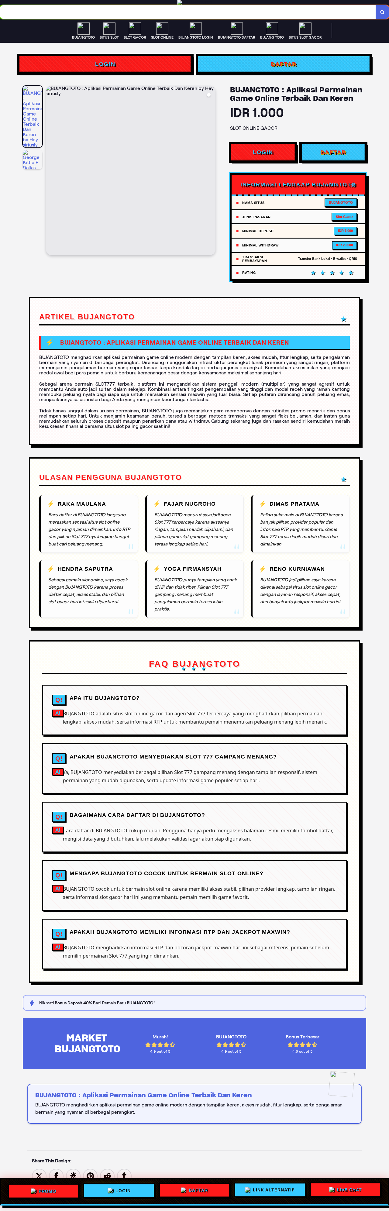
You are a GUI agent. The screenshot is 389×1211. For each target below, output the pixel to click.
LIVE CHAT (349, 1191)
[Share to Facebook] (56, 1175)
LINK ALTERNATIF (274, 1191)
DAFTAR (284, 64)
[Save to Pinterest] (90, 1175)
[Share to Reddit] (107, 1175)
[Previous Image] (51, 171)
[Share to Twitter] (39, 1175)
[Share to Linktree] (73, 1175)
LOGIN (105, 64)
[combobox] (188, 12)
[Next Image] (210, 171)
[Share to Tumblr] (124, 1175)
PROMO (47, 1190)
